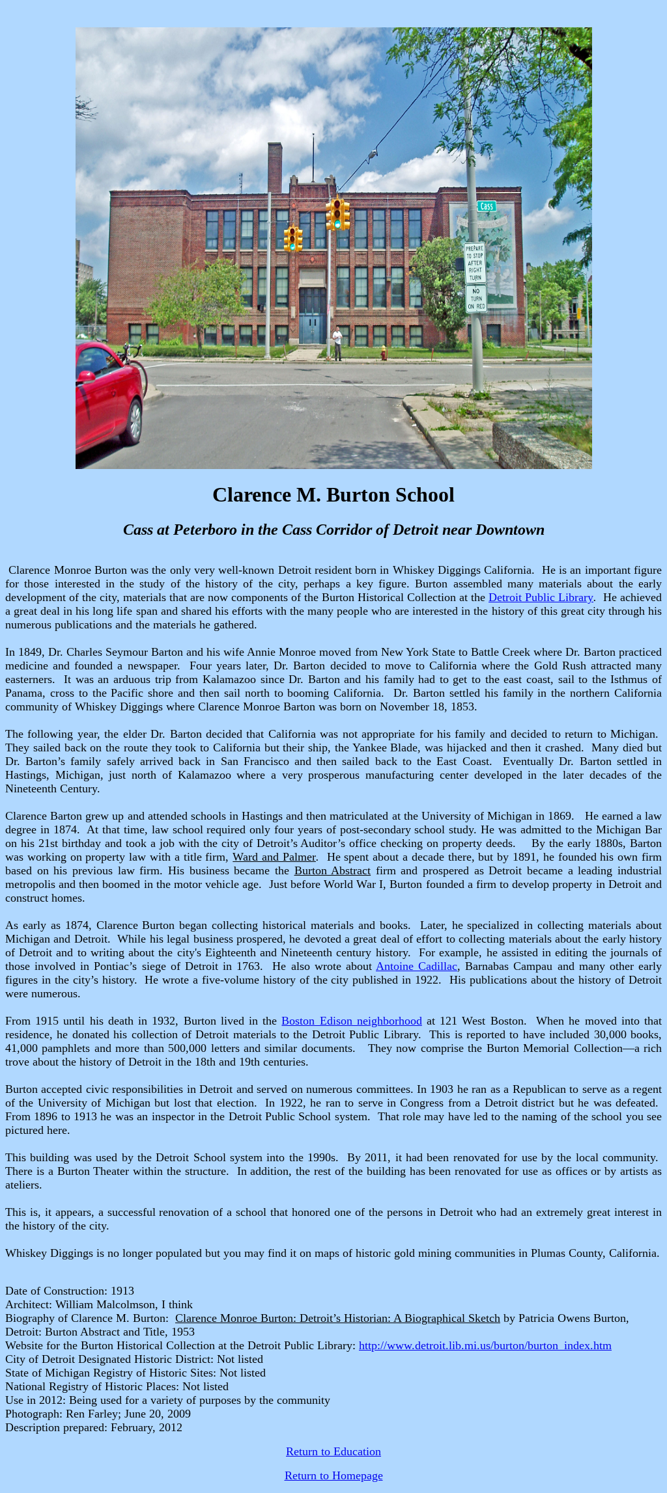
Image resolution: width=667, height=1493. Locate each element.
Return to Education (333, 1451)
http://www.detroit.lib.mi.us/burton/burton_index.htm (485, 1345)
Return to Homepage (334, 1475)
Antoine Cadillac (416, 966)
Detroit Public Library (541, 597)
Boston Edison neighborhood (351, 1020)
